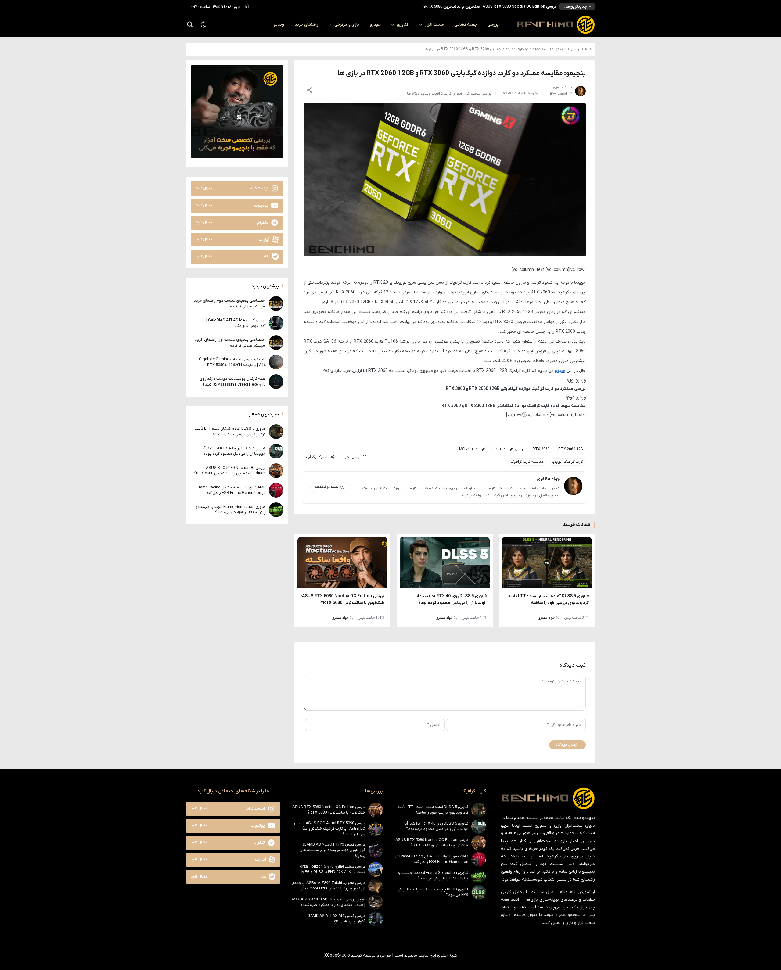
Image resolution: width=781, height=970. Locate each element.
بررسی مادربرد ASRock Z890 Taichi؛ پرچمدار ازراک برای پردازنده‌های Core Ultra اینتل (328, 885)
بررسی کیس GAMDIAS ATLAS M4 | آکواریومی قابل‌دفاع (236, 323)
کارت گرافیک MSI (472, 449)
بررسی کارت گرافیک (509, 449)
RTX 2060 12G (570, 449)
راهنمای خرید (306, 24)
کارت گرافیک (442, 93)
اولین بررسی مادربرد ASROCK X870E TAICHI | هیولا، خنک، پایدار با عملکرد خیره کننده (328, 902)
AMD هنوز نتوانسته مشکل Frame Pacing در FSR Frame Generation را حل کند (490, 7)
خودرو (375, 24)
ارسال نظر (352, 456)
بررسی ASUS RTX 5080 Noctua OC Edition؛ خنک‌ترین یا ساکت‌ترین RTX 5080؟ (230, 470)
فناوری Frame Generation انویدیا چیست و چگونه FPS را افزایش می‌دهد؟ (230, 509)
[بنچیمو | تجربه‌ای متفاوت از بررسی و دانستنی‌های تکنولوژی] (556, 25)
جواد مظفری (546, 618)
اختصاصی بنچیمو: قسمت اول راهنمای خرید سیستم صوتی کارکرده (230, 342)
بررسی (493, 24)
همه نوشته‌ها (326, 487)
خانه (588, 49)
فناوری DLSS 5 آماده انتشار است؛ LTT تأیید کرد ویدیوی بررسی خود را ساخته (230, 431)
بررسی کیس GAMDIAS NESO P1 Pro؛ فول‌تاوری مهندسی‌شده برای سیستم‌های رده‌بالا (332, 850)
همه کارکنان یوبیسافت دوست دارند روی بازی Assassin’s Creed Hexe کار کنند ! (233, 381)
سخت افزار (434, 24)
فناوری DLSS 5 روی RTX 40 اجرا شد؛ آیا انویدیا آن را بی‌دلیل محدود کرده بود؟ (234, 450)
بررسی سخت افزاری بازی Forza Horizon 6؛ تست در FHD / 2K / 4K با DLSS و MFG (331, 869)
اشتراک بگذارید (316, 456)
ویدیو (279, 24)
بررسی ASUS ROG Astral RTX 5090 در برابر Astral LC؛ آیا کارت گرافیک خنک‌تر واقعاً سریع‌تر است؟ (329, 829)
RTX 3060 (541, 449)
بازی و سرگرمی (346, 24)
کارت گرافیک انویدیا (567, 461)
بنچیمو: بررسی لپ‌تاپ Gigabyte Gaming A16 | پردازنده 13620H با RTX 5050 (232, 362)
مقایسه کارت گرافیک (527, 461)
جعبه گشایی (465, 24)
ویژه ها (413, 93)
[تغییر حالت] (203, 25)
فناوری (403, 24)
